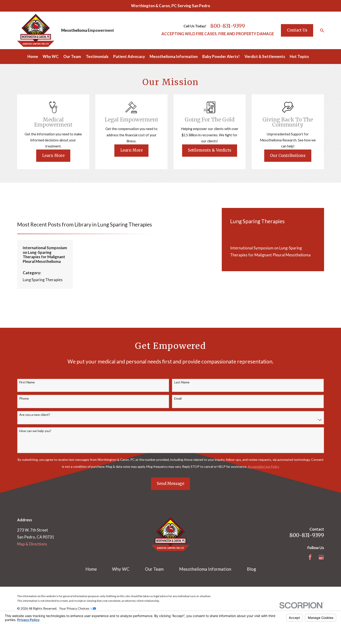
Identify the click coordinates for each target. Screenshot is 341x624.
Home (91, 569)
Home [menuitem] (32, 56)
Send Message (170, 483)
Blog (251, 569)
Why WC (120, 569)
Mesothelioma (74, 30)
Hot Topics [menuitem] (299, 56)
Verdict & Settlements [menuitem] (264, 56)
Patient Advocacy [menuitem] (129, 56)
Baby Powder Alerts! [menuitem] (221, 56)
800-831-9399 (227, 26)
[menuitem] (273, 251)
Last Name (182, 382)
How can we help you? (35, 431)
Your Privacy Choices (74, 608)
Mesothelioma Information (205, 569)
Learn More (53, 155)
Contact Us (297, 30)
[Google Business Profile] (321, 557)
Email (178, 398)
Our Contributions (288, 155)
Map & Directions (32, 543)
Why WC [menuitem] (51, 56)
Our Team (154, 569)
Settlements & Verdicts (209, 150)
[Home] (35, 30)
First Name (27, 382)
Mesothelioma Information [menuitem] (174, 56)
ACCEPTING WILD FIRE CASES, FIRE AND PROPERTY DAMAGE (217, 33)
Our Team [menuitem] (72, 56)
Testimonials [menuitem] (97, 56)
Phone (24, 398)
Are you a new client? (34, 415)
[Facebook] (310, 557)
